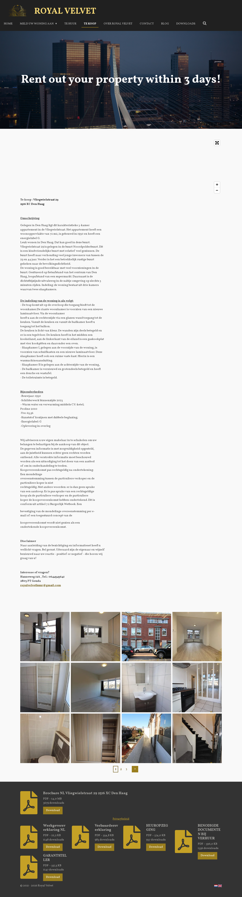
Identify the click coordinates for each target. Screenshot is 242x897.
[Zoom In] (217, 184)
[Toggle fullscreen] (217, 143)
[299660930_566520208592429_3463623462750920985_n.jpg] (197, 687)
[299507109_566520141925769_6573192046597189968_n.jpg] (95, 687)
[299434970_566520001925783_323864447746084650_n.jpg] (44, 636)
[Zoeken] (204, 24)
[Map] (121, 166)
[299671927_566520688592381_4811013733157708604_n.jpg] (44, 738)
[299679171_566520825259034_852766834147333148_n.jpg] (146, 687)
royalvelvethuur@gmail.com (40, 585)
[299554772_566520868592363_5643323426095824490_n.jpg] (44, 687)
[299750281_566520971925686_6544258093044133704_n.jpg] (197, 738)
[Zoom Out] (217, 190)
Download (53, 810)
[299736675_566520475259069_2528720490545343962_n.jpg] (95, 738)
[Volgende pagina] (135, 769)
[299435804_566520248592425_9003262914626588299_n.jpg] (95, 636)
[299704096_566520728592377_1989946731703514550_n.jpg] (146, 738)
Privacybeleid (121, 819)
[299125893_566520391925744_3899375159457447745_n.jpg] (146, 636)
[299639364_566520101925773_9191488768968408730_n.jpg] (197, 636)
